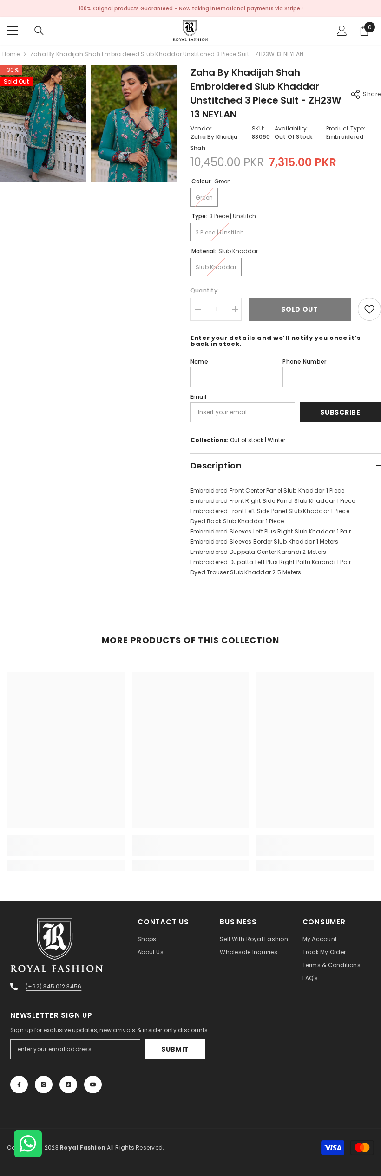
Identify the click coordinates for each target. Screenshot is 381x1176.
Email (198, 397)
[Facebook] (19, 1084)
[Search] (39, 30)
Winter (276, 440)
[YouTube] (93, 1084)
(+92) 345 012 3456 (53, 986)
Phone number (304, 361)
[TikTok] (68, 1084)
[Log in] (342, 31)
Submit (175, 1049)
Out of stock (246, 440)
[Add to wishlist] (369, 309)
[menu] (12, 30)
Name (199, 361)
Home (11, 54)
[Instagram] (44, 1084)
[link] (66, 850)
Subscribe (340, 412)
